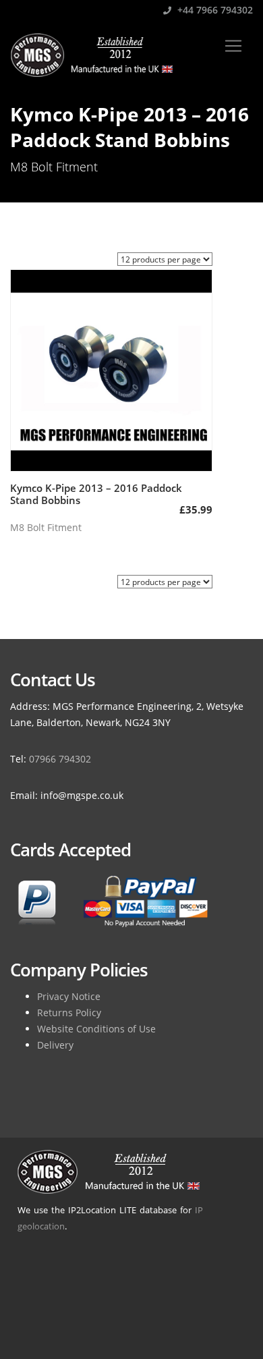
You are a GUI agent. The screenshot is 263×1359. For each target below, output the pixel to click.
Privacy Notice (68, 996)
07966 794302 (60, 758)
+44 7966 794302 (214, 9)
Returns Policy (69, 1012)
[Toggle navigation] (233, 45)
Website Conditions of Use (96, 1028)
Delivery (55, 1044)
